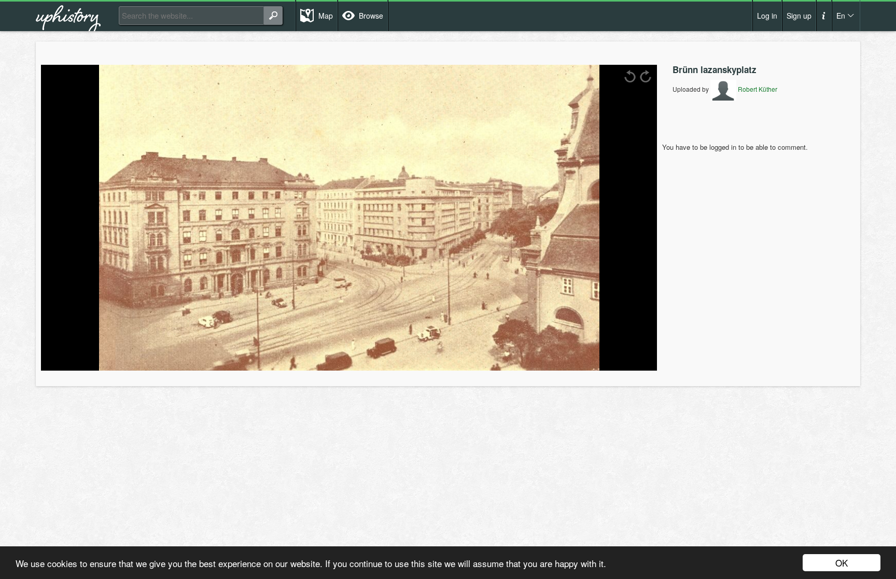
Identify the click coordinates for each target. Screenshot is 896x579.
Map (325, 15)
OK (841, 562)
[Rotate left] (630, 76)
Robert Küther (756, 88)
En (840, 15)
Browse (371, 15)
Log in (767, 15)
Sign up (799, 15)
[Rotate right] (645, 76)
